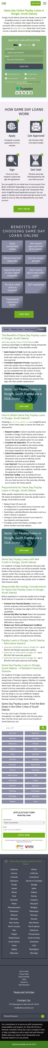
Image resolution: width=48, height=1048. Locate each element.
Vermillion (12, 759)
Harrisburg (35, 770)
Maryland (34, 903)
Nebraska (14, 919)
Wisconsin (14, 953)
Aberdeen (12, 738)
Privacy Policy (30, 82)
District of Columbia (34, 881)
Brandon (35, 759)
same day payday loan (20, 422)
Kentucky (14, 900)
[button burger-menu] (44, 3)
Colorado (14, 877)
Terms (24, 979)
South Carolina (34, 938)
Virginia (14, 949)
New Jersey (14, 922)
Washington (34, 949)
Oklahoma (34, 930)
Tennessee (34, 941)
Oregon (14, 934)
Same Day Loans (19, 28)
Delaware (14, 881)
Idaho (34, 888)
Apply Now (36, 3)
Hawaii (14, 888)
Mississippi (34, 911)
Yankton (12, 749)
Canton (35, 780)
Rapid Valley (35, 765)
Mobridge (12, 791)
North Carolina (14, 926)
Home (6, 329)
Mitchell (35, 744)
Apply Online (24, 209)
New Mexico (34, 922)
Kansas (34, 896)
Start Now (24, 314)
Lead (35, 801)
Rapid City (35, 733)
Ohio (14, 930)
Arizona (14, 873)
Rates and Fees (24, 977)
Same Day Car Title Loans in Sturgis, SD (20, 652)
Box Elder (12, 765)
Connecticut (34, 877)
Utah (34, 945)
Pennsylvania (34, 934)
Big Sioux (35, 786)
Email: (7, 57)
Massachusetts (14, 907)
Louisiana (34, 900)
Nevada (34, 919)
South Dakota (30, 329)
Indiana (34, 892)
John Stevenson (24, 985)
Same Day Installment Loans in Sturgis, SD (21, 647)
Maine (14, 903)
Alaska (34, 869)
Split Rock (35, 796)
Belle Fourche (12, 775)
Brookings (35, 738)
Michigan (34, 907)
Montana (34, 915)
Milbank (12, 801)
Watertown (13, 744)
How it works (24, 971)
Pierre (35, 749)
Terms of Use (38, 82)
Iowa (14, 896)
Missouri (14, 915)
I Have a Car (26, 45)
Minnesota (14, 911)
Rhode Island (14, 938)
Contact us (24, 982)
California (34, 873)
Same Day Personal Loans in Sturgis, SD (20, 658)
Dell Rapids (13, 780)
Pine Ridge (12, 796)
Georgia (34, 884)
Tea (35, 775)
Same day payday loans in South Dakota (18, 342)
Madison (13, 770)
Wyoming (34, 953)
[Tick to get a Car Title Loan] (33, 45)
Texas (14, 945)
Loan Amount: (9, 49)
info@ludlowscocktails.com (24, 1008)
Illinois (14, 892)
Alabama (14, 869)
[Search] (43, 728)
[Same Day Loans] (4, 3)
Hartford (12, 786)
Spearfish (35, 754)
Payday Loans (16, 329)
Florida (14, 884)
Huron (13, 754)
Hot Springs (35, 791)
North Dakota (34, 926)
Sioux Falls (12, 733)
